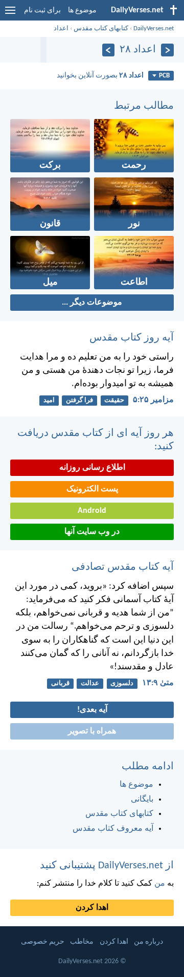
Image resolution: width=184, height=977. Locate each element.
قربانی (60, 683)
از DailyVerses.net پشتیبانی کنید (107, 866)
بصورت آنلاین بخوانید (100, 75)
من (159, 884)
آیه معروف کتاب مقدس (113, 829)
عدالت (90, 683)
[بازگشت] (167, 50)
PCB (164, 75)
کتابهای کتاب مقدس (101, 28)
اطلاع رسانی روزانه (92, 468)
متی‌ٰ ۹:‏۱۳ (158, 683)
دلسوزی (121, 683)
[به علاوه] (108, 50)
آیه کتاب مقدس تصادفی (123, 567)
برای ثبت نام (42, 10)
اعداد (61, 28)
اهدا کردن (92, 908)
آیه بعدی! (92, 710)
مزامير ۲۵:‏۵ (153, 400)
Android (92, 511)
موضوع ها (82, 10)
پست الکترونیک (92, 489)
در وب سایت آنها (92, 532)
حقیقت (114, 400)
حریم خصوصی (42, 942)
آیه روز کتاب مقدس (131, 338)
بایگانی (142, 799)
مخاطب (82, 942)
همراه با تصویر (92, 731)
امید (49, 400)
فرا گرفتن (79, 400)
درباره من (148, 942)
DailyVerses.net (153, 28)
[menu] (10, 14)
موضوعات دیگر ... (92, 302)
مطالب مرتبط (144, 106)
